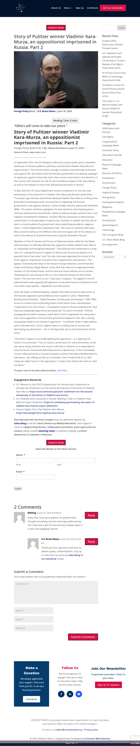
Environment (109, 182)
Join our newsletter (113, 8)
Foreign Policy (21, 111)
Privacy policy (91, 729)
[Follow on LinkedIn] (70, 694)
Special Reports (110, 225)
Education (107, 159)
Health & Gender (111, 192)
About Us (56, 8)
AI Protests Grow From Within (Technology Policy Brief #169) (114, 76)
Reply (91, 515)
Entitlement (108, 178)
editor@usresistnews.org (69, 729)
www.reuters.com (38, 152)
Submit (18, 488)
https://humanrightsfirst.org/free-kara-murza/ (40, 412)
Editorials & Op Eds (112, 155)
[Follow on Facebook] (61, 694)
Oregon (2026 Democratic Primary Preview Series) (112, 44)
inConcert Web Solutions (97, 738)
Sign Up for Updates (108, 685)
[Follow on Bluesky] (78, 694)
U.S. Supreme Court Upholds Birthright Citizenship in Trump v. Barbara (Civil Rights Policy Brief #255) (114, 61)
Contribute (92, 8)
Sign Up (80, 8)
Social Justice (109, 220)
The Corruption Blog (112, 234)
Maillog (32, 512)
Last (59, 464)
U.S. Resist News (47, 111)
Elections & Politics (112, 173)
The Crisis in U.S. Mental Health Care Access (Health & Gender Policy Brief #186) (112, 109)
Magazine (107, 206)
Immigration (108, 197)
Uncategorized (109, 244)
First (18, 464)
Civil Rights (108, 136)
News (67, 8)
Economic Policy (110, 150)
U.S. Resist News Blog (113, 239)
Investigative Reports (113, 202)
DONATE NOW (56, 27)
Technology (108, 229)
